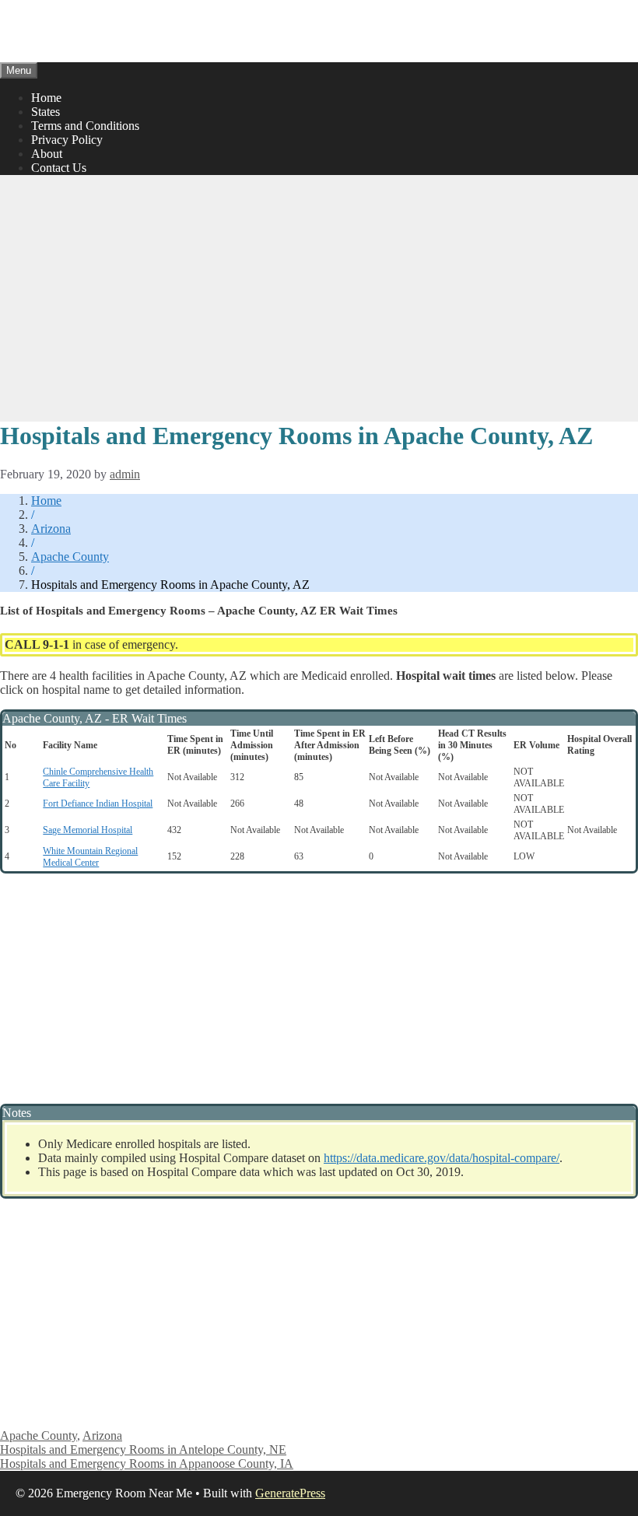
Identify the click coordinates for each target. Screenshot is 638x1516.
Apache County (70, 556)
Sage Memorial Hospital (87, 830)
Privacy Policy (67, 139)
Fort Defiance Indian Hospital (97, 803)
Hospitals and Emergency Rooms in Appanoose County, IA (146, 1463)
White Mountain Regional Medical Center (90, 857)
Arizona (51, 528)
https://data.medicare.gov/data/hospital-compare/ (441, 1157)
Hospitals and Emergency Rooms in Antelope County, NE (143, 1449)
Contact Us (58, 167)
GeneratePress (290, 1493)
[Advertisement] (319, 296)
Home (46, 97)
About (46, 153)
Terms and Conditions (85, 125)
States (45, 111)
